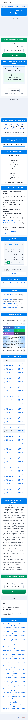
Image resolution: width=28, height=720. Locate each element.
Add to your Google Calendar (13, 232)
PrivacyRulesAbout (21, 716)
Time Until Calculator (8, 294)
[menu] (25, 2)
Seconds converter (7, 299)
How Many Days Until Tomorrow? (14, 285)
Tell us (13, 273)
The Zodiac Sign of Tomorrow (11, 223)
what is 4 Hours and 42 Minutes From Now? (14, 514)
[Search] (23, 2)
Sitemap (14, 716)
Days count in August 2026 (10, 220)
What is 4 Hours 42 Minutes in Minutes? (15, 283)
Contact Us (5, 717)
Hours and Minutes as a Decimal (11, 307)
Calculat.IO (4, 716)
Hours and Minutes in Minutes (10, 303)
